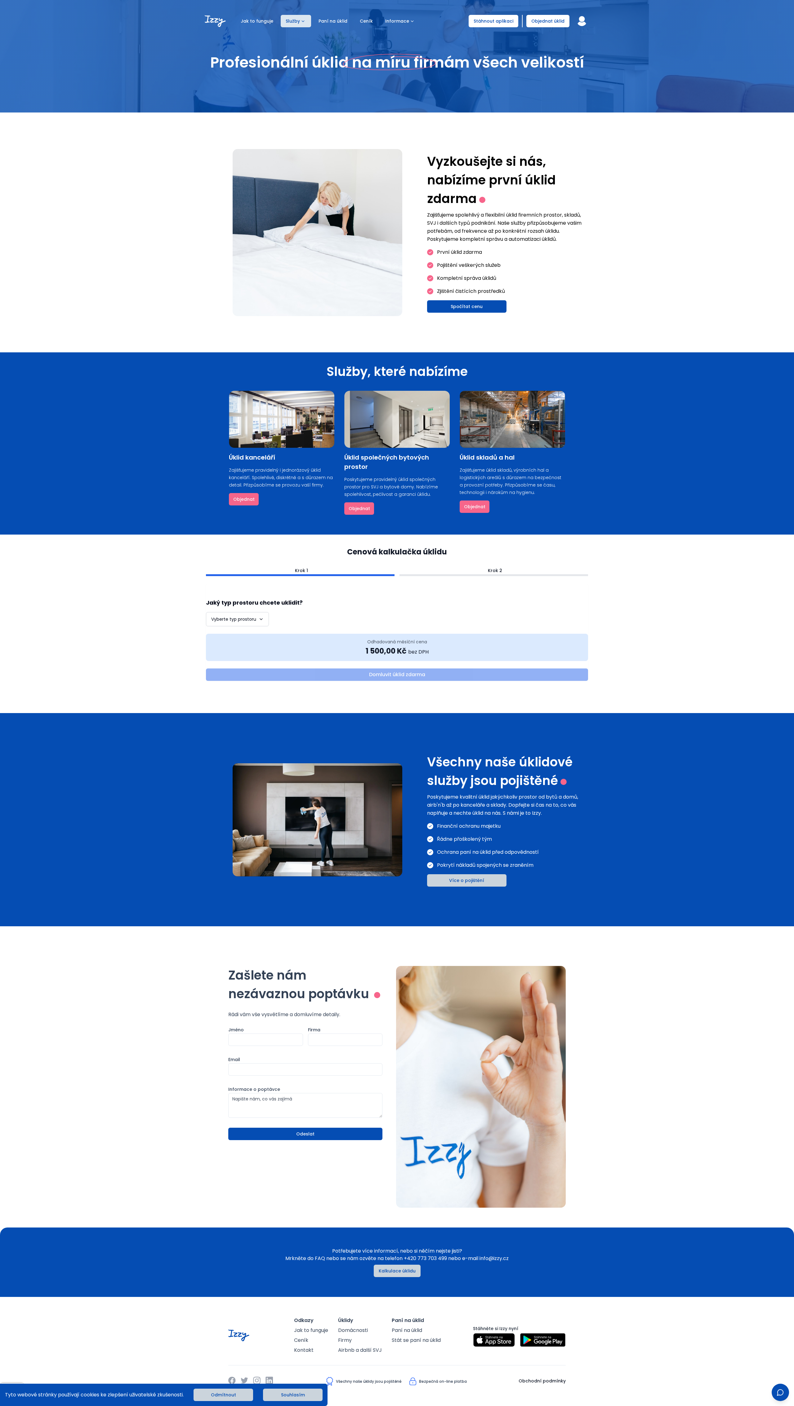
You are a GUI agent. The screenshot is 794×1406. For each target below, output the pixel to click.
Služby (293, 21)
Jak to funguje (257, 21)
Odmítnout (223, 1395)
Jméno (236, 1030)
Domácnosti (353, 1330)
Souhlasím (293, 1395)
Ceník (366, 21)
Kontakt (304, 1350)
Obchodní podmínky (542, 1381)
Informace (397, 21)
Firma (314, 1030)
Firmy (345, 1340)
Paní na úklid (333, 21)
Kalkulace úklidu (397, 1271)
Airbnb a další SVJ (360, 1350)
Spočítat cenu (467, 306)
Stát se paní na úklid (416, 1340)
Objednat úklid (547, 21)
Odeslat (305, 1134)
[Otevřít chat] (780, 1392)
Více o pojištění (466, 880)
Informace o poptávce (254, 1089)
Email (234, 1059)
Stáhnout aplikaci (493, 21)
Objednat (244, 499)
